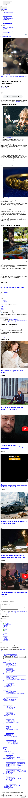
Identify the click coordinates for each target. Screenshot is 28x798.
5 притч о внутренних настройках (8, 289)
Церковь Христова (7, 786)
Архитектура (9, 724)
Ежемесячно (12, 312)
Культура (5, 723)
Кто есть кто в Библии (11, 665)
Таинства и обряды (7, 773)
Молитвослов (6, 19)
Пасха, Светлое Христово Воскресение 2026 (16, 675)
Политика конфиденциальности (10, 654)
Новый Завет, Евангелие (11, 663)
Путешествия (6, 701)
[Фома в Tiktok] (5, 626)
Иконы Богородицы (10, 682)
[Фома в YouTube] (5, 628)
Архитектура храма (10, 687)
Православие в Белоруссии (12, 738)
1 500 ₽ (2, 308)
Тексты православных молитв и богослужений (13, 789)
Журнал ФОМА (4, 76)
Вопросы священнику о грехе (12, 764)
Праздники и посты (7, 751)
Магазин (5, 633)
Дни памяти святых (10, 677)
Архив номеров (6, 640)
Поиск (5, 4)
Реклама (5, 634)
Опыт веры (8, 706)
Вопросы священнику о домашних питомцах (16, 763)
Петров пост (8, 756)
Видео (4, 749)
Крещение (8, 774)
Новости (5, 17)
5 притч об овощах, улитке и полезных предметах (12, 287)
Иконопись (8, 727)
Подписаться (15, 647)
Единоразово (5, 312)
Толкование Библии (10, 670)
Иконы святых (9, 684)
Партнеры (5, 639)
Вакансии (5, 638)
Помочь (5, 6)
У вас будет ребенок (10, 695)
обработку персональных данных (19, 320)
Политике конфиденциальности (13, 796)
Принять (23, 796)
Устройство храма (10, 689)
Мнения (5, 747)
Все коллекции (6, 32)
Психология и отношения (9, 14)
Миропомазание (9, 779)
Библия (4, 662)
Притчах (18, 101)
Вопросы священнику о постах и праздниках (16, 679)
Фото (4, 748)
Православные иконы (8, 680)
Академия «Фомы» (7, 16)
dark (3, 87)
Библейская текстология (11, 666)
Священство (8, 781)
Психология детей (10, 692)
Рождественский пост (10, 752)
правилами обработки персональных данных (13, 650)
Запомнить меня (5, 616)
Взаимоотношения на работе (12, 722)
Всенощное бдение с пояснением (13, 785)
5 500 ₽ (2, 309)
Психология (5, 715)
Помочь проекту (4, 318)
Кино (7, 730)
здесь (5, 315)
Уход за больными (10, 717)
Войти (9, 36)
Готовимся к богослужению (9, 783)
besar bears (8, 74)
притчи (4, 300)
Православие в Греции (11, 740)
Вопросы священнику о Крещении (13, 769)
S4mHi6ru (8, 197)
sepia (6, 87)
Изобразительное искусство (12, 729)
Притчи (5, 301)
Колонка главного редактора (9, 699)
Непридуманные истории (9, 13)
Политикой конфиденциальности (15, 321)
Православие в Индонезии (12, 743)
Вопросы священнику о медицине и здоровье (16, 771)
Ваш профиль (6, 3)
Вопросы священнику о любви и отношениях (16, 770)
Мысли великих (9, 734)
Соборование (9, 780)
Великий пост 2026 (10, 753)
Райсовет (5, 28)
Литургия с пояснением (11, 784)
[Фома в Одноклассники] (7, 624)
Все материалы (6, 20)
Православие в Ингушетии (12, 742)
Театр (7, 731)
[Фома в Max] (4, 630)
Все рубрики (6, 21)
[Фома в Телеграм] (5, 625)
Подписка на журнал (7, 23)
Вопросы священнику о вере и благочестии (15, 759)
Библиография (9, 672)
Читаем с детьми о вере (8, 30)
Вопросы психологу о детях (12, 697)
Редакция (6, 292)
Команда (5, 637)
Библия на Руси (9, 671)
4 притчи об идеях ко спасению (8, 284)
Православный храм (7, 686)
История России (9, 713)
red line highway (9, 137)
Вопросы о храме (9, 772)
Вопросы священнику (8, 18)
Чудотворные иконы (10, 685)
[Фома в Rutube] (5, 629)
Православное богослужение (9, 29)
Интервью (5, 745)
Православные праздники (9, 673)
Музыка (7, 728)
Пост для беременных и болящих (13, 757)
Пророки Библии (9, 668)
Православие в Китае (10, 744)
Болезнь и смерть (9, 716)
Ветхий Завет (9, 664)
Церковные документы (8, 787)
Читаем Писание (9, 669)
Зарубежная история (10, 714)
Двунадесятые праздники (11, 676)
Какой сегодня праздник (8, 27)
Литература (8, 726)
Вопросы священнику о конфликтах (14, 767)
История (5, 709)
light (1, 87)
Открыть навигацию (7, 1)
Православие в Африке (11, 737)
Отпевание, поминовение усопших (13, 778)
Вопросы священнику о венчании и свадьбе (15, 760)
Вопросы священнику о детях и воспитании (15, 693)
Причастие (8, 776)
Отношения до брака (10, 720)
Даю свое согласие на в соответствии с (14, 321)
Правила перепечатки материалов (10, 655)
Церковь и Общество (7, 788)
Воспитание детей (7, 690)
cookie (15, 656)
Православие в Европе (11, 741)
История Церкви (9, 712)
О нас (4, 632)
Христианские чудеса (10, 707)
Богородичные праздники (11, 678)
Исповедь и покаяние (10, 777)
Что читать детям (9, 694)
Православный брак (10, 721)
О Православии (9, 708)
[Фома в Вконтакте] (6, 623)
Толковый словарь (10, 733)
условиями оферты (13, 319)
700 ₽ (2, 306)
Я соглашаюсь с (10, 319)
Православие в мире (7, 735)
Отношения (5, 698)
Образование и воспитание (9, 700)
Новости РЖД (6, 702)
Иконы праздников (10, 683)
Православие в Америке (11, 736)
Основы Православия (8, 12)
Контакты (5, 636)
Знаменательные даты (10, 710)
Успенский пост (9, 755)
